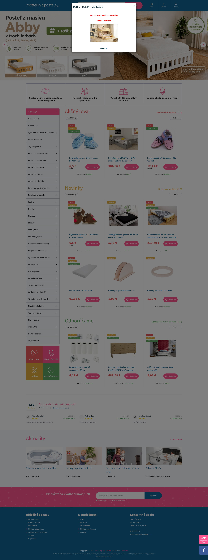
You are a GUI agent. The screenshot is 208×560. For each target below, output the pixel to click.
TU (107, 48)
